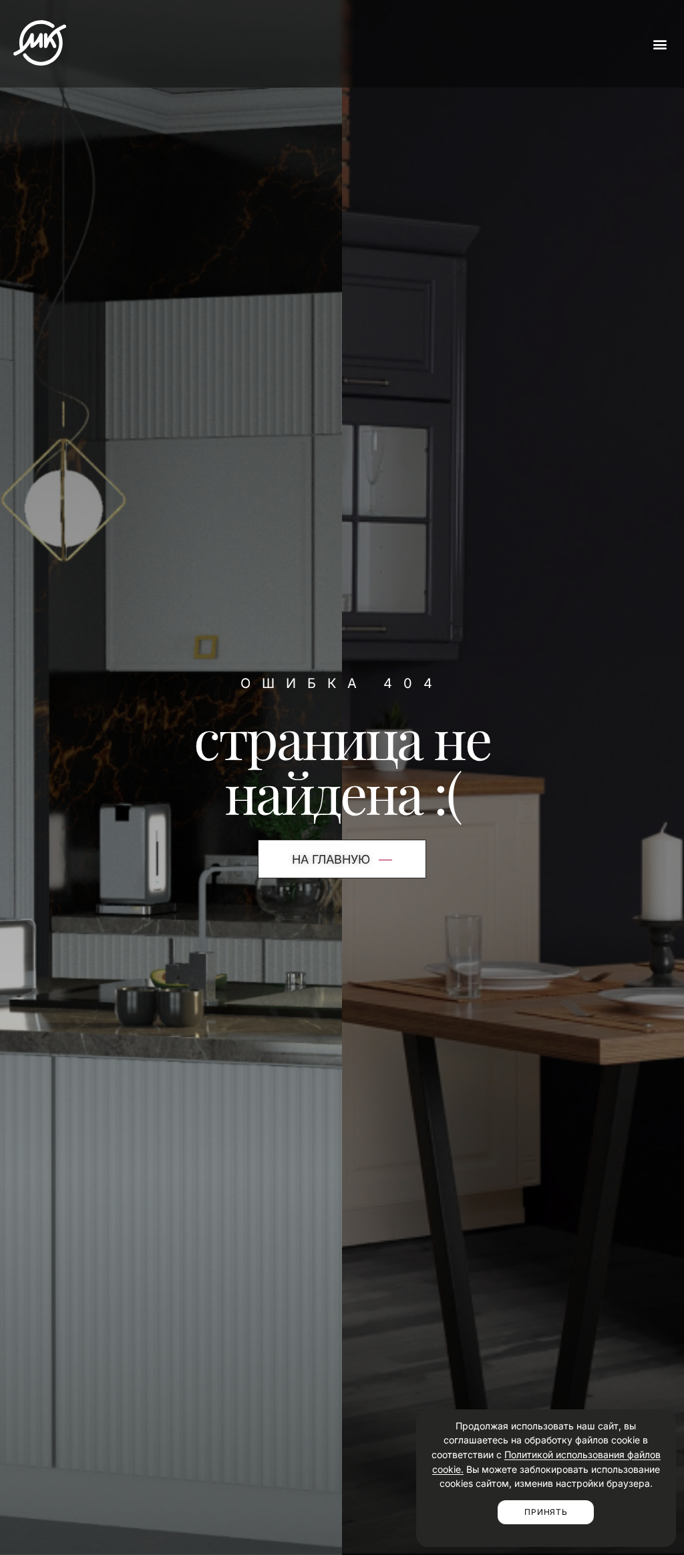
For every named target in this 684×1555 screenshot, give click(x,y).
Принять (545, 1512)
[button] (660, 44)
